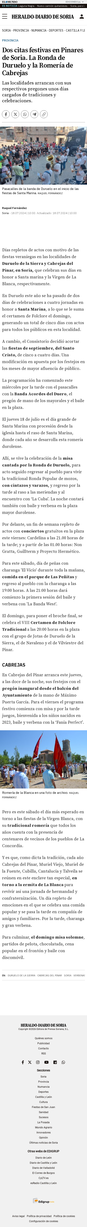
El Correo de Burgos (43, 1173)
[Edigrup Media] (43, 1200)
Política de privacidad (39, 1216)
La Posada (43, 1122)
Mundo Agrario (43, 1127)
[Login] (82, 16)
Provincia (10, 40)
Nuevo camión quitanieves (52, 5)
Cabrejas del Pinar (49, 975)
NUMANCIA (38, 30)
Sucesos (43, 1117)
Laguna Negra (26, 5)
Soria (67, 975)
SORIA (6, 30)
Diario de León (43, 1157)
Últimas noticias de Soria (43, 1142)
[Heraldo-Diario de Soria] (43, 17)
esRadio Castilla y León (43, 1183)
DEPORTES (56, 30)
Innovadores (44, 1132)
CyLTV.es (44, 1178)
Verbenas (79, 975)
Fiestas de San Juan (43, 1107)
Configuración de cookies (43, 1221)
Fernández (19, 208)
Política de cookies (64, 1216)
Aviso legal (18, 1216)
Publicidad (43, 1043)
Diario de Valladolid (43, 1167)
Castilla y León (43, 1097)
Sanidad (43, 1112)
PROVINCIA (21, 30)
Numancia (44, 1086)
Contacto (43, 1048)
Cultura (43, 1102)
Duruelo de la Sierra (21, 975)
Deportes (43, 1091)
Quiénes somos (43, 1038)
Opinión (43, 1137)
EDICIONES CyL (73, 2)
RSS (43, 1053)
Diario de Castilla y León (43, 1162)
